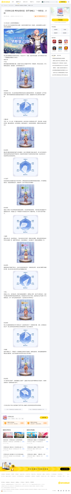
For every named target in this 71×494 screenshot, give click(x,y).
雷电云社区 (39, 474)
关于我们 (22, 482)
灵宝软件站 (60, 474)
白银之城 (13, 476)
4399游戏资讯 (53, 474)
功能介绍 (27, 482)
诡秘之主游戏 (8, 476)
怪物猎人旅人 (53, 476)
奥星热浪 (33, 476)
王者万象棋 (59, 476)
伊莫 (48, 476)
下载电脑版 (60, 19)
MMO (59, 17)
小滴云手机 (28, 474)
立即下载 (44, 417)
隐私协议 (8, 482)
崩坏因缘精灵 (27, 476)
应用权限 (32, 482)
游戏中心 (18, 1)
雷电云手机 (33, 474)
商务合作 (12, 482)
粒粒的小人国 (43, 476)
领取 (22, 423)
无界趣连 (17, 474)
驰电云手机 (22, 474)
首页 (13, 1)
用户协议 (3, 482)
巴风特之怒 (5, 5)
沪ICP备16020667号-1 (18, 484)
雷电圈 (12, 474)
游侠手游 (48, 474)
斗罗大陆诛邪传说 (20, 476)
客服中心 (32, 1)
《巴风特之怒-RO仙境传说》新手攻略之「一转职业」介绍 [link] (24, 5)
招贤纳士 (17, 482)
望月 (64, 476)
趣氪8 (44, 474)
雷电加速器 (8, 474)
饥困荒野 (38, 476)
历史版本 (38, 1)
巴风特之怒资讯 (11, 5)
